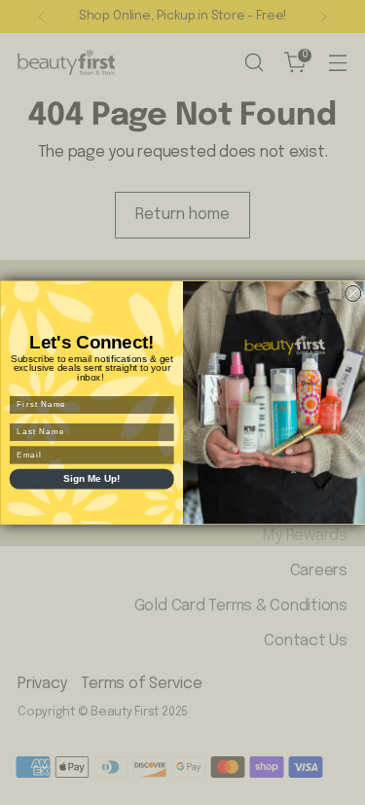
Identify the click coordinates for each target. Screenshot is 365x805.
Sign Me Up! (91, 479)
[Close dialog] (352, 293)
